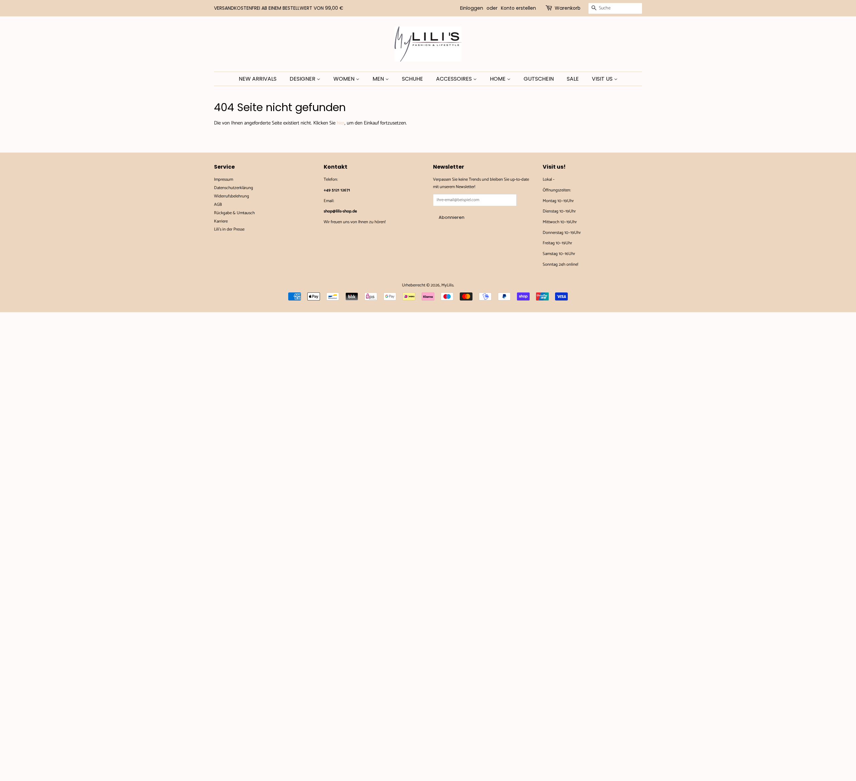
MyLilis (447, 285)
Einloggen (471, 8)
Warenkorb (567, 8)
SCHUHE (412, 79)
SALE (573, 79)
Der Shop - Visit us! (572, 179)
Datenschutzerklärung (233, 187)
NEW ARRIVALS (258, 79)
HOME (498, 79)
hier (340, 123)
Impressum (223, 179)
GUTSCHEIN (539, 79)
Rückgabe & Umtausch (234, 212)
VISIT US (603, 79)
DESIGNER (303, 79)
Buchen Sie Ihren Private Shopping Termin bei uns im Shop (371, 236)
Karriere (221, 221)
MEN (378, 79)
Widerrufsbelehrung (231, 196)
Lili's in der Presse (229, 229)
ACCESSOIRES (454, 79)
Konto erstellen (518, 8)
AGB (218, 204)
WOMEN (344, 79)
